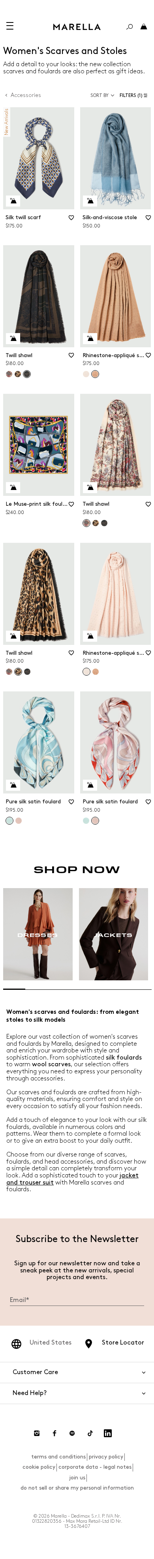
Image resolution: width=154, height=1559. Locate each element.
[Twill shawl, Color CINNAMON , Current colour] (18, 672)
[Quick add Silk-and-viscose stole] (90, 201)
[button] (135, 95)
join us (77, 1477)
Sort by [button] (99, 95)
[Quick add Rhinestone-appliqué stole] (90, 338)
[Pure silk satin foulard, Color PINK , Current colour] (95, 821)
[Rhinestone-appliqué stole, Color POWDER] (86, 374)
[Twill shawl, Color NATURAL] (104, 523)
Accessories (26, 95)
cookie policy (39, 1467)
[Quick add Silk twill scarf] (13, 201)
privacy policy (106, 1456)
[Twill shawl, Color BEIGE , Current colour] (86, 523)
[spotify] (72, 1433)
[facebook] (54, 1433)
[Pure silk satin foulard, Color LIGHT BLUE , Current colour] (9, 821)
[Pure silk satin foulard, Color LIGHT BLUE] (86, 821)
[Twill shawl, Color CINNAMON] (18, 374)
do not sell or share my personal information (77, 1487)
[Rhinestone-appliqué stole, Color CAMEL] (95, 672)
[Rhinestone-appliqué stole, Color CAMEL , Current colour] (95, 374)
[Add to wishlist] (71, 220)
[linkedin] (108, 1433)
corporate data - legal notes (94, 1467)
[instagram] (37, 1433)
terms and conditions (58, 1456)
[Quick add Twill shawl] (13, 338)
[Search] (129, 27)
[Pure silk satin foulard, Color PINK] (18, 821)
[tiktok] (90, 1433)
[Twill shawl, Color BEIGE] (9, 374)
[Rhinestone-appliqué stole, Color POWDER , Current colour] (86, 672)
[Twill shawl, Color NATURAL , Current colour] (27, 374)
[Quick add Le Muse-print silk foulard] (13, 487)
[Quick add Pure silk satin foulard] (13, 785)
